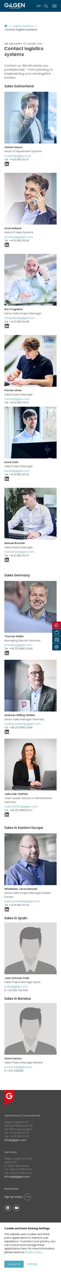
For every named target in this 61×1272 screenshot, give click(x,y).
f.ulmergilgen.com (17, 399)
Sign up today (13, 1197)
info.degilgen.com (17, 1177)
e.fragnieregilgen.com (19, 318)
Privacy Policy (33, 1252)
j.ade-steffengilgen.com (21, 806)
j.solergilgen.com (16, 986)
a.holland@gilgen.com (18, 237)
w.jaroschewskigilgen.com (22, 901)
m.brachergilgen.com (19, 552)
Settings (32, 1264)
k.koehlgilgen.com (16, 471)
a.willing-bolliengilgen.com (22, 724)
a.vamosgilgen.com (18, 1067)
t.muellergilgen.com (18, 645)
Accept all (14, 1264)
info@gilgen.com (15, 1140)
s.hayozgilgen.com (17, 156)
